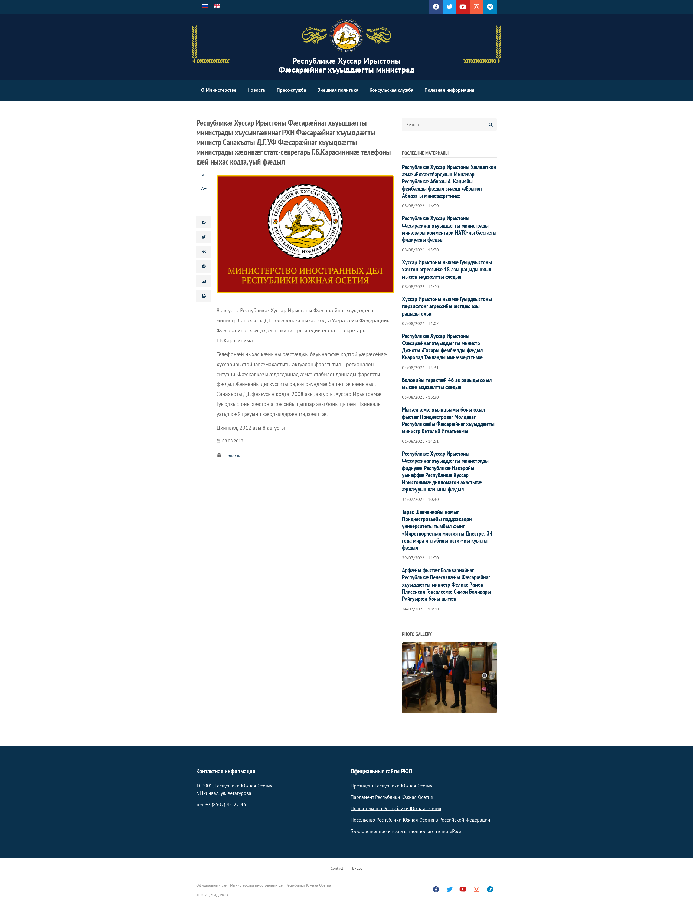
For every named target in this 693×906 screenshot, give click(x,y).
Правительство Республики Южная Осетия (396, 808)
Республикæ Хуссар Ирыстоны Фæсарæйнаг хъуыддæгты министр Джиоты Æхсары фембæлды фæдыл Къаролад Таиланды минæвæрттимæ (442, 346)
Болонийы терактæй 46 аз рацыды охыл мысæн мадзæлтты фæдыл (447, 383)
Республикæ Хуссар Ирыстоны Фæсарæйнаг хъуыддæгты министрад (346, 65)
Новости (256, 90)
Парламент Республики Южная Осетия (392, 797)
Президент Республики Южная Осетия (391, 786)
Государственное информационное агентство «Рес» (406, 831)
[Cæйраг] (346, 35)
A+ (204, 188)
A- (204, 175)
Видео (357, 868)
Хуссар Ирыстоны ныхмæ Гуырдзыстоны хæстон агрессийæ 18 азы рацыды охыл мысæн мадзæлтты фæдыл (447, 269)
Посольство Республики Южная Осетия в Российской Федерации (420, 820)
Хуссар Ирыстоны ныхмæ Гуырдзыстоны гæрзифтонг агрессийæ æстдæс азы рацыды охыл (447, 306)
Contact (337, 868)
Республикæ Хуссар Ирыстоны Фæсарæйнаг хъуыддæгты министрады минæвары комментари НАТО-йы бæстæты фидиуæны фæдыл (449, 228)
